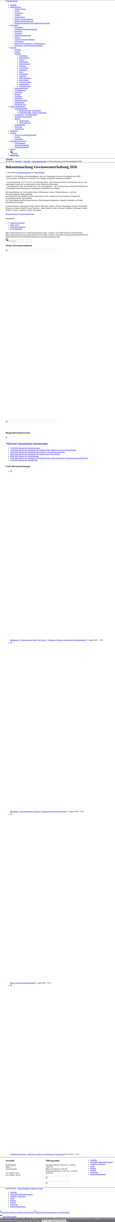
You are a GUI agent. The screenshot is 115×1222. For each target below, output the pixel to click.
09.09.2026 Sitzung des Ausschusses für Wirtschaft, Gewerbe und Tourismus (37, 452)
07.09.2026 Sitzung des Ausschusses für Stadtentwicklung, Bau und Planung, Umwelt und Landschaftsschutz (49, 458)
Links (92, 1166)
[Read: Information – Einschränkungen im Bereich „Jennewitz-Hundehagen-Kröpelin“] (12, 643)
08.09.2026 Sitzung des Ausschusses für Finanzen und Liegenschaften (35, 454)
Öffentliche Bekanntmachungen (101, 1162)
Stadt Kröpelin (39, 172)
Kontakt (93, 1170)
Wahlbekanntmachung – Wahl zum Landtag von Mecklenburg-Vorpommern (37, 1154)
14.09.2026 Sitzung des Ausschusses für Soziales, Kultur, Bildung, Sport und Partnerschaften (43, 450)
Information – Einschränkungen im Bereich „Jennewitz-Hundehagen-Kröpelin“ (38, 811)
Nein (47, 1221)
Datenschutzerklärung (98, 1174)
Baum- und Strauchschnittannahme (22, 983)
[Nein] (67, 1221)
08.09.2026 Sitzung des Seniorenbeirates (24, 456)
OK (43, 1221)
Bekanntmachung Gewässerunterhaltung (20, 214)
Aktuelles (9, 159)
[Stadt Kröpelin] (12, 1)
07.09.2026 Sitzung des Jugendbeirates (24, 460)
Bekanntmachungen (24, 172)
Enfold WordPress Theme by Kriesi (30, 1188)
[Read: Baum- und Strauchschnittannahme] (12, 814)
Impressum (94, 1172)
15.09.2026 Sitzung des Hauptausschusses (25, 448)
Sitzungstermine (40, 443)
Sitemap (93, 1168)
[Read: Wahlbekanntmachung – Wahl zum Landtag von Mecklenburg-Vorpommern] (12, 986)
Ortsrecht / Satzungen (98, 1164)
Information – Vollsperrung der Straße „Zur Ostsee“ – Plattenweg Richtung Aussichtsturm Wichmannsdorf (47, 640)
